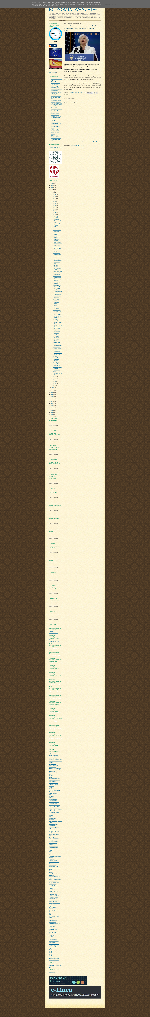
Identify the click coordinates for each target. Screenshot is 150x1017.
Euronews (51, 844)
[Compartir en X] (92, 93)
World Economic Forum (54, 960)
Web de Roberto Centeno (54, 958)
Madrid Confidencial (53, 889)
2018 (52, 396)
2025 (52, 183)
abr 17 (54, 198)
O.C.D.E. (51, 908)
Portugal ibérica (54, 120)
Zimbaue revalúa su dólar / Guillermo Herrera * (56, 109)
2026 (52, 182)
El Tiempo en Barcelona (54, 641)
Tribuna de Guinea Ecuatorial (55, 133)
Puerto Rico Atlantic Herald (55, 127)
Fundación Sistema (53, 860)
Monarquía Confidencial (54, 895)
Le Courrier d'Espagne (53, 887)
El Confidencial (52, 830)
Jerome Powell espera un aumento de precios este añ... (57, 273)
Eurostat (50, 850)
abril (53, 192)
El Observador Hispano (56, 92)
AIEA (50, 753)
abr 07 (54, 376)
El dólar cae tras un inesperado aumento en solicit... (57, 232)
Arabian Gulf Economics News (56, 79)
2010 (52, 410)
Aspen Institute (52, 762)
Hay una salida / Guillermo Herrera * (57, 373)
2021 (52, 189)
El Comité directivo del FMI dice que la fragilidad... (57, 296)
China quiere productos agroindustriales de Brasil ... (57, 267)
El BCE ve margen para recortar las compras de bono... (57, 311)
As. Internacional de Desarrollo (55, 761)
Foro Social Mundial (53, 854)
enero (53, 390)
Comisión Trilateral (53, 799)
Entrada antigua (97, 141)
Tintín (50, 948)
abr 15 (54, 201)
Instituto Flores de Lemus (54, 882)
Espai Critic (51, 837)
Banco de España (52, 767)
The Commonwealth (53, 939)
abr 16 (54, 200)
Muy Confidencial (52, 906)
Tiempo (51, 631)
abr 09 (54, 212)
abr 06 (54, 378)
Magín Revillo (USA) (53, 891)
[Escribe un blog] (90, 93)
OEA (50, 911)
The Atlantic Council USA (54, 938)
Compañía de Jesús (53, 803)
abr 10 (54, 210)
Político (50, 925)
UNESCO (51, 952)
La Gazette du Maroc (53, 885)
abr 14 (54, 203)
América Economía (53, 758)
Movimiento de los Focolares (55, 900)
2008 (52, 414)
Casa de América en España (54, 790)
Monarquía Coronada (53, 897)
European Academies (53, 846)
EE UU (69, 94)
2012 (52, 407)
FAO (50, 851)
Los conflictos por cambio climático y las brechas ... (57, 291)
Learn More (109, 4)
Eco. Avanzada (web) (53, 824)
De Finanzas (51, 819)
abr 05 (54, 380)
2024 (52, 185)
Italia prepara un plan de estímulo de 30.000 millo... (57, 287)
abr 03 (54, 383)
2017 (52, 398)
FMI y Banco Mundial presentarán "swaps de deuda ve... (57, 219)
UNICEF (51, 954)
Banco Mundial (52, 771)
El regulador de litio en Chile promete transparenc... (57, 316)
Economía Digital (52, 825)
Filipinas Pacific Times (56, 107)
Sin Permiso (51, 936)
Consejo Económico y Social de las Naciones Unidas (55, 810)
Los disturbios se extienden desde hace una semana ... (57, 255)
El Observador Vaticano (56, 100)
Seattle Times (51, 935)
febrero (53, 389)
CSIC (50, 816)
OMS (50, 914)
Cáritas (50, 787)
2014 (52, 403)
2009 (52, 412)
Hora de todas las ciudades (54, 870)
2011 (52, 409)
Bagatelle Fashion (52, 764)
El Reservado (51, 835)
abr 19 (54, 194)
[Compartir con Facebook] (94, 93)
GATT (50, 863)
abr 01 (54, 385)
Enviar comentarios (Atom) (77, 145)
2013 (52, 405)
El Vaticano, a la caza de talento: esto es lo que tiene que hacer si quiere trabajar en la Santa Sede (56, 103)
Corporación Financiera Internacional (54, 812)
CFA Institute (52, 797)
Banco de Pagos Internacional (55, 768)
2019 (52, 394)
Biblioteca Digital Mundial (54, 778)
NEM (52, 112)
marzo (53, 387)
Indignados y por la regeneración (53, 874)
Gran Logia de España (53, 866)
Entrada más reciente (69, 141)
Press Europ (51, 927)
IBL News (51, 872)
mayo (53, 191)
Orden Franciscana (53, 920)
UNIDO (50, 955)
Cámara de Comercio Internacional (53, 785)
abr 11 (54, 209)
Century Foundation (53, 793)
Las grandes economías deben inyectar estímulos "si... (57, 321)
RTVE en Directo (52, 932)
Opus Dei (51, 919)
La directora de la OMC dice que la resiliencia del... (57, 282)
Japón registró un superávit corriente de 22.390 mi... (57, 364)
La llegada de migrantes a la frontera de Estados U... (56, 332)
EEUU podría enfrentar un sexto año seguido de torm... (57, 261)
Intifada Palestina (52, 884)
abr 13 (54, 205)
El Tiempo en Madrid (53, 633)
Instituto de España (53, 881)
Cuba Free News (54, 86)
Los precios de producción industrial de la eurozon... (56, 338)
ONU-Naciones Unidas (54, 916)
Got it (116, 4)
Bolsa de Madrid (52, 781)
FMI (50, 853)
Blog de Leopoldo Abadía (54, 780)
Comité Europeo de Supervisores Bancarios (54, 801)
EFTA (50, 828)
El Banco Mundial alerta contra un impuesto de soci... (57, 343)
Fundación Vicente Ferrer (54, 862)
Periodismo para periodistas (54, 923)
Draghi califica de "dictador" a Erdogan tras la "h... (56, 226)
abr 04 (54, 381)
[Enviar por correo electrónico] (88, 93)
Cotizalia (51, 815)
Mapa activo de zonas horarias (55, 892)
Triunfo (50, 949)
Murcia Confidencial (53, 901)
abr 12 (54, 207)
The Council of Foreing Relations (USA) (54, 941)
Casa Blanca (51, 788)
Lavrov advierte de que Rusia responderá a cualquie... (57, 238)
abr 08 (54, 214)
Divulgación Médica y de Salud (55, 821)
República (51, 930)
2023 (52, 187)
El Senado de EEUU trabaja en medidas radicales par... (57, 307)
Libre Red (51, 888)
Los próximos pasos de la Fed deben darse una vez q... (57, 277)
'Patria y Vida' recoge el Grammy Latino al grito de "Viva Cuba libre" (56, 89)
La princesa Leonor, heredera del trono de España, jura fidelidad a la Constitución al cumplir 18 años (56, 96)
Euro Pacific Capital (53, 843)
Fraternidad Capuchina (53, 859)
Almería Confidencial (53, 756)
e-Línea (50, 822)
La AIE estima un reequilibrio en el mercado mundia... (57, 348)
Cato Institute (51, 791)
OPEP (50, 917)
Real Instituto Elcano (53, 929)
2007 (52, 416)
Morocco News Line (53, 898)
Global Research (52, 865)
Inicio (83, 141)
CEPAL (50, 794)
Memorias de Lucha (53, 894)
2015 (52, 401)
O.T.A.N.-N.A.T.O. (53, 910)
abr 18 (54, 196)
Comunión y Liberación (54, 806)
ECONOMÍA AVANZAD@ (73, 9)
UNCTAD (51, 951)
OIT (50, 913)
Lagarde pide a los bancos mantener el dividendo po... (57, 353)
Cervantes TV (52, 796)
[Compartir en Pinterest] (96, 93)
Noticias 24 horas (52, 907)
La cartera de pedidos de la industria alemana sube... (57, 368)
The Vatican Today (53, 946)
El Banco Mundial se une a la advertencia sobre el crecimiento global (56, 83)
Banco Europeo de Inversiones (55, 769)
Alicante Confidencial (53, 755)
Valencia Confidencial (53, 957)
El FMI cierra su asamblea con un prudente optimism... (57, 249)
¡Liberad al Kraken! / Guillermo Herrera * (55, 130)
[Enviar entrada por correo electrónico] (85, 92)
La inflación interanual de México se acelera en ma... (57, 327)
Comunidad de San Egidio (54, 805)
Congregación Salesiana (54, 808)
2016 (52, 399)
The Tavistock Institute (53, 945)
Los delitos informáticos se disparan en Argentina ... (56, 358)
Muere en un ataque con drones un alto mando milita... (57, 244)
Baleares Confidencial (53, 765)
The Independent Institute (54, 944)
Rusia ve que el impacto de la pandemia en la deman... (56, 301)
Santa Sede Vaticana (53, 933)
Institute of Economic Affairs (55, 879)
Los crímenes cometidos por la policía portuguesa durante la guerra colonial (56, 123)
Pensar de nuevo (52, 922)
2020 (52, 392)
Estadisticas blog (52, 972)
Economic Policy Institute (54, 827)
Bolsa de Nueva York (53, 783)
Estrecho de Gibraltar (53, 841)
